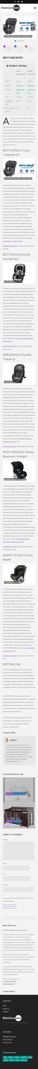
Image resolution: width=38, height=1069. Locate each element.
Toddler (12, 1060)
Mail (4, 874)
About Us (6, 1009)
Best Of (27, 61)
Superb (6, 1060)
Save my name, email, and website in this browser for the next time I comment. (18, 899)
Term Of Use (7, 1042)
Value (17, 1060)
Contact (5, 1011)
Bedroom (17, 821)
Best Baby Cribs (13, 825)
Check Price (19, 85)
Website (5, 884)
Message (5, 839)
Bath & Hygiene (19, 793)
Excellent (17, 1057)
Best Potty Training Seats (16, 798)
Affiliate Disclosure (9, 1036)
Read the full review (9, 246)
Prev (5, 27)
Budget (10, 1057)
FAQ (4, 1006)
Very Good (24, 1060)
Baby (5, 1057)
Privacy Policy (7, 1039)
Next (33, 27)
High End (24, 1057)
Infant (29, 1057)
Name (4, 863)
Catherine (8, 61)
